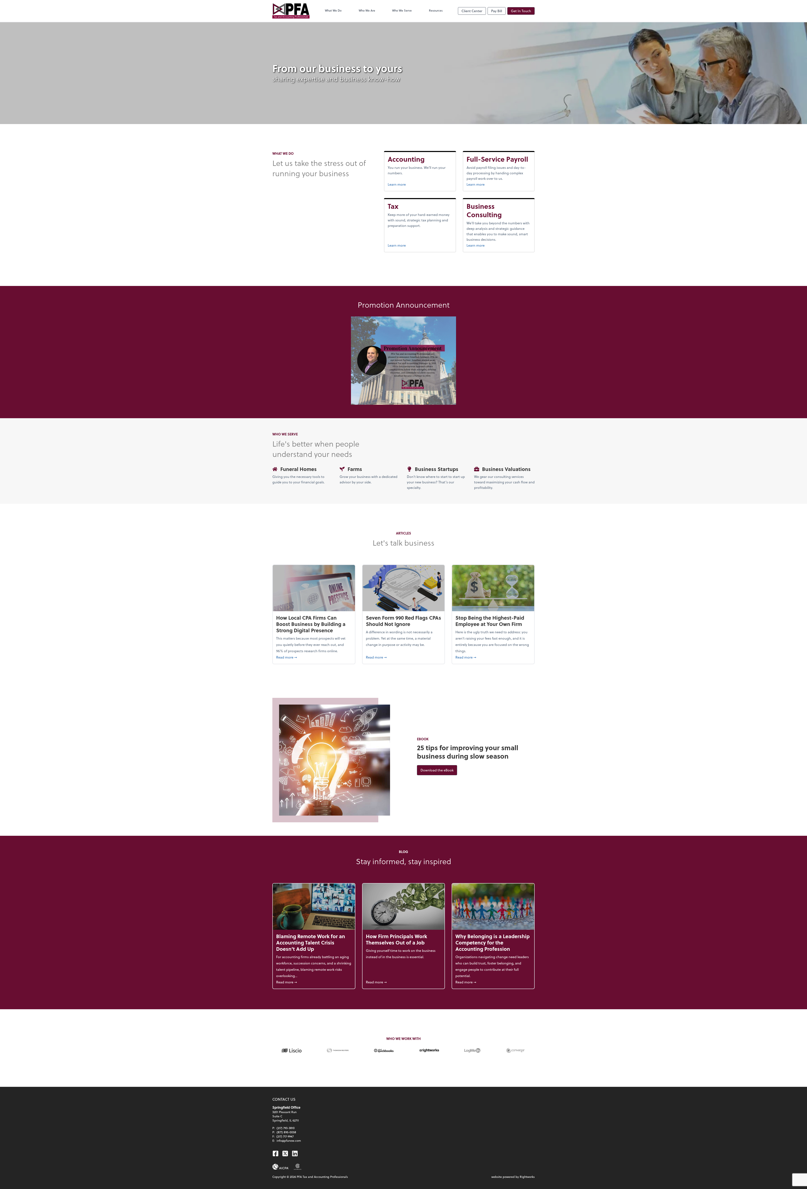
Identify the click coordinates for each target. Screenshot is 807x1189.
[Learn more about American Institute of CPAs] (280, 1167)
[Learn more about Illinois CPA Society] (298, 1167)
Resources (436, 10)
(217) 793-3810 (286, 1128)
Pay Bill (496, 10)
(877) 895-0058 (286, 1132)
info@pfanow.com (289, 1140)
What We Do (333, 10)
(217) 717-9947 (285, 1136)
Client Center (472, 10)
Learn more (411, 184)
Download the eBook (439, 769)
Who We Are (367, 10)
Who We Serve (402, 10)
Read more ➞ (314, 657)
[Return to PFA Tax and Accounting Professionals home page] (291, 11)
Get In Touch (521, 10)
